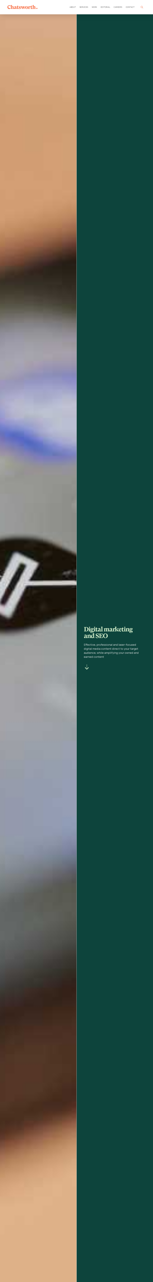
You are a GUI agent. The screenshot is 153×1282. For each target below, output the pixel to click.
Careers (118, 7)
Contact (130, 7)
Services (83, 7)
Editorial (105, 7)
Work (94, 7)
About (73, 7)
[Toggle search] (142, 7)
